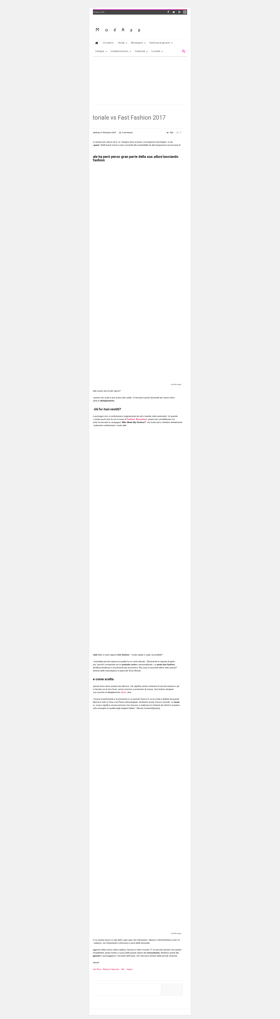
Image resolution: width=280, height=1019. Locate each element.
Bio (122, 969)
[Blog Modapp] (118, 25)
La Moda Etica (94, 969)
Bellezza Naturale (111, 969)
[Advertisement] (140, 78)
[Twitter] (173, 12)
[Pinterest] (179, 12)
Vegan (130, 969)
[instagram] (184, 12)
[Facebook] (168, 12)
